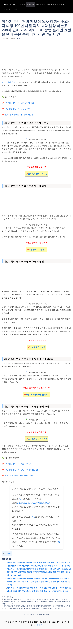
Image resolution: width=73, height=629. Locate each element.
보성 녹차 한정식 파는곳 (37, 174)
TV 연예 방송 (30, 4)
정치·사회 (7, 9)
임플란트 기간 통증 (39, 621)
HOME (6, 4)
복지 (43, 4)
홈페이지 (65, 621)
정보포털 (26, 621)
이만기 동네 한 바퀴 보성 (12, 599)
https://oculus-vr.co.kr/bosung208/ (33, 502)
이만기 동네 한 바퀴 (9, 82)
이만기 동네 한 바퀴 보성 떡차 (57, 599)
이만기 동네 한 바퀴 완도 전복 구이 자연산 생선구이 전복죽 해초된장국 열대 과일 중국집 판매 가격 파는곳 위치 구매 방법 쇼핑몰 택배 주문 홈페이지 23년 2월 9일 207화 (39, 581)
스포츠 (19, 4)
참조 (58, 541)
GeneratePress (44, 615)
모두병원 (7, 621)
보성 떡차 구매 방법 (37, 347)
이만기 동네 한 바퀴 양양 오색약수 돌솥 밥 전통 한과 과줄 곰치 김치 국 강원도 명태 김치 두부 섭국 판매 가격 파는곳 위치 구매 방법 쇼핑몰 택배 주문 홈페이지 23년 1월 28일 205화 (39, 572)
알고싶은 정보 (54, 621)
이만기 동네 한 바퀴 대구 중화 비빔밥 (18, 114)
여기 (21, 498)
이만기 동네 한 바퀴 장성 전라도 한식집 (19, 475)
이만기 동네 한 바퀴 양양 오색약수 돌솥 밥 (21, 469)
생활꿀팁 (49, 4)
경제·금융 (12, 4)
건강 (23, 4)
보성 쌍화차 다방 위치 (37, 249)
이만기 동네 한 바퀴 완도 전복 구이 (18, 464)
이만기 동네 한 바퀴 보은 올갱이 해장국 (20, 103)
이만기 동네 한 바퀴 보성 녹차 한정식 (33, 599)
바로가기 (16, 621)
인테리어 (38, 4)
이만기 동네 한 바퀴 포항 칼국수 (17, 109)
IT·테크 (63, 4)
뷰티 (54, 4)
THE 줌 (40, 625)
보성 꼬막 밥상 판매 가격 (37, 439)
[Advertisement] (36, 55)
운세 (58, 4)
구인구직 (14, 9)
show (9, 554)
